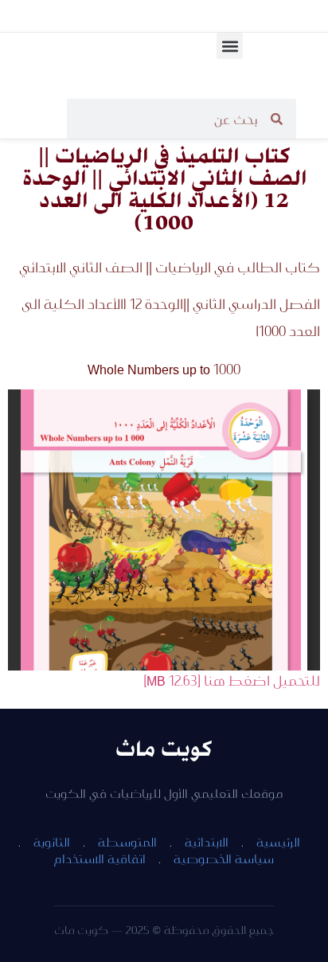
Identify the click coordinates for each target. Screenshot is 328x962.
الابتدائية (206, 842)
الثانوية (51, 842)
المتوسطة (127, 842)
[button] (230, 46)
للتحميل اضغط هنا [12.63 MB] (231, 680)
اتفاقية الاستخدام (100, 858)
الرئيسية (278, 842)
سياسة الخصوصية (224, 858)
